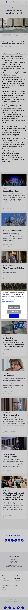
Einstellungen (14, 311)
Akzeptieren (14, 316)
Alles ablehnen (14, 307)
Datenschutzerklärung (8, 301)
